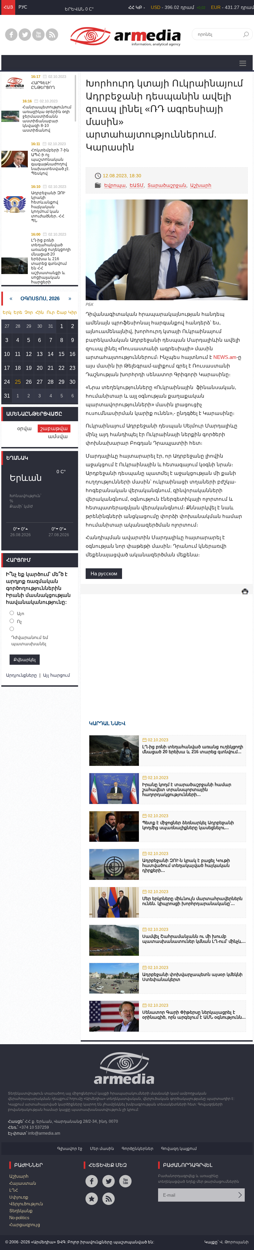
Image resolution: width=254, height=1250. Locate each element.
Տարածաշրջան (167, 185)
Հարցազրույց (24, 1224)
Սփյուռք (18, 1197)
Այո (20, 613)
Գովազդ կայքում (179, 1148)
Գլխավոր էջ (69, 1148)
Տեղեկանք (20, 1210)
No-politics (19, 1217)
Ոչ (19, 621)
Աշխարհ (200, 185)
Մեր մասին (102, 1148)
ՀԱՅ (8, 7)
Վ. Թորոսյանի (234, 1242)
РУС (23, 7)
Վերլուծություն (26, 1203)
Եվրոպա (115, 185)
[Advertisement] (167, 647)
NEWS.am (224, 357)
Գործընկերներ (137, 1148)
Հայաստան (22, 1183)
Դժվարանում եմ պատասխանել (29, 641)
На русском (104, 573)
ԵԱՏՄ (137, 185)
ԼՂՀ (13, 1190)
